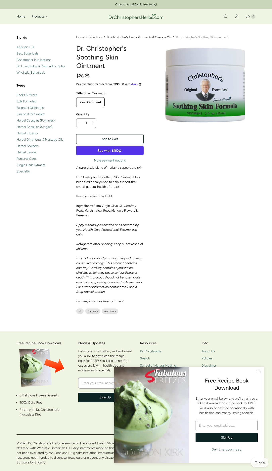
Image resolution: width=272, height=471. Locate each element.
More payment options (110, 160)
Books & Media (27, 95)
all (80, 311)
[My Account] (236, 16)
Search (145, 358)
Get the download (226, 449)
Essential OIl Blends (30, 108)
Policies (207, 358)
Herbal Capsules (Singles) (34, 127)
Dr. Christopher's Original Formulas (41, 66)
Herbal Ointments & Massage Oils (40, 139)
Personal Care (26, 159)
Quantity (82, 114)
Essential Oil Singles (30, 114)
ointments (110, 311)
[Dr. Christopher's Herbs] (136, 16)
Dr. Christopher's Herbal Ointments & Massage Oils (139, 37)
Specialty (23, 171)
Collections (95, 37)
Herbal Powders (27, 146)
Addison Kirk (25, 47)
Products (38, 16)
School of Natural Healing (158, 365)
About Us (208, 351)
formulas (93, 311)
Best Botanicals (27, 53)
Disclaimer (209, 365)
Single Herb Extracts (31, 165)
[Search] (225, 16)
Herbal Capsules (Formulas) (36, 120)
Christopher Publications (34, 60)
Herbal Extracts (27, 133)
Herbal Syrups (26, 152)
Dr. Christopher (150, 351)
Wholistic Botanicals (31, 72)
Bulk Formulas (26, 101)
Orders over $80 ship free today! (136, 4)
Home (21, 16)
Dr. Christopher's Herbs (44, 443)
